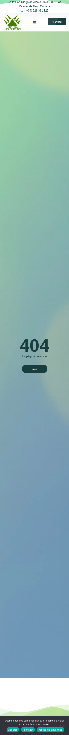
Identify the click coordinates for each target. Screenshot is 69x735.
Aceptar (12, 729)
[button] (34, 22)
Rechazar (28, 729)
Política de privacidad (50, 729)
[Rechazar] (63, 725)
